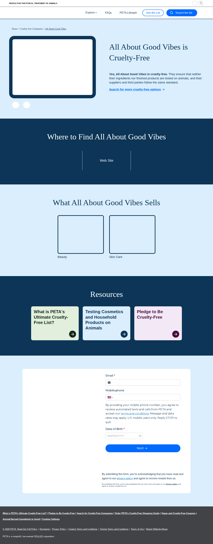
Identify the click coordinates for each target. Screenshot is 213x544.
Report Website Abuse (157, 529)
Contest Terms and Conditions (83, 529)
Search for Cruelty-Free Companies (95, 513)
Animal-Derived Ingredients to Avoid (21, 519)
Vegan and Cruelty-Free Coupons (178, 513)
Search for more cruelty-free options (135, 89)
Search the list (183, 12)
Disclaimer (45, 529)
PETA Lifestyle (128, 12)
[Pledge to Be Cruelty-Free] (158, 323)
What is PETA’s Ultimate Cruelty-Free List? (24, 513)
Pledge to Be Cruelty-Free (61, 513)
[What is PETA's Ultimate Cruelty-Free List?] (55, 323)
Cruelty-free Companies (31, 29)
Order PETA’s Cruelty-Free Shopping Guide (137, 513)
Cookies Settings (51, 519)
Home (14, 29)
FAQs (108, 12)
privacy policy (125, 478)
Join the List (153, 12)
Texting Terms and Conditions (114, 529)
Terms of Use (137, 529)
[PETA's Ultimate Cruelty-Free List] (31, 12)
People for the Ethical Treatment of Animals (33, 3)
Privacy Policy (59, 529)
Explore (90, 12)
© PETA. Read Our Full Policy (20, 529)
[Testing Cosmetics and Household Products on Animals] (106, 323)
